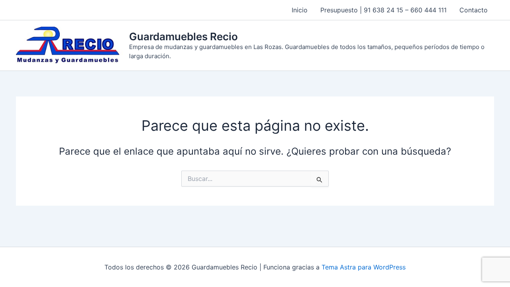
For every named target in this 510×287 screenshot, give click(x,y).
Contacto (473, 10)
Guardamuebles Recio (183, 36)
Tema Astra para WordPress (364, 267)
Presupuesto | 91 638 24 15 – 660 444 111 (383, 10)
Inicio (300, 10)
